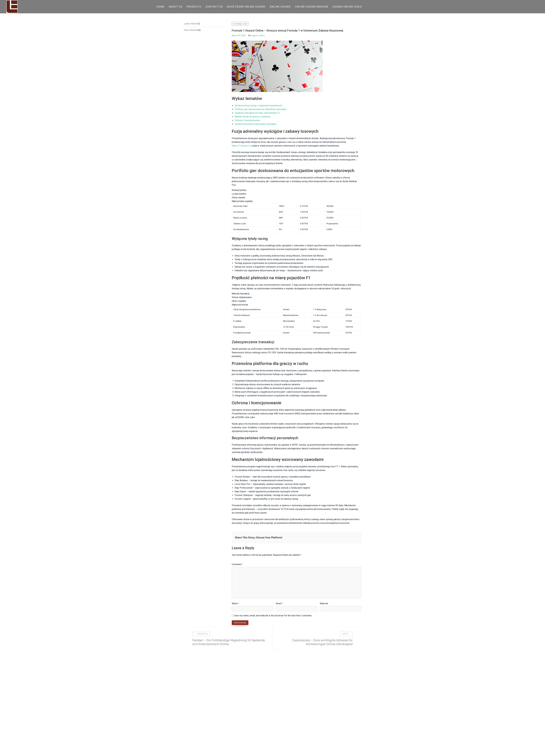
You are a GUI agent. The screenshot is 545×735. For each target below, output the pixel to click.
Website (324, 603)
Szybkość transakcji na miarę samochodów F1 (257, 113)
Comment (237, 564)
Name (235, 603)
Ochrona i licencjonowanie (247, 120)
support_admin (258, 35)
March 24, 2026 (239, 35)
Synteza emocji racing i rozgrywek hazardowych (258, 105)
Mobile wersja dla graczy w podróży (252, 116)
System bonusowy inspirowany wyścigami (256, 124)
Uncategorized (240, 24)
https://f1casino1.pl (241, 145)
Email (279, 603)
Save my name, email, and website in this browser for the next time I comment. (273, 615)
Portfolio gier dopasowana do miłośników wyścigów (260, 109)
